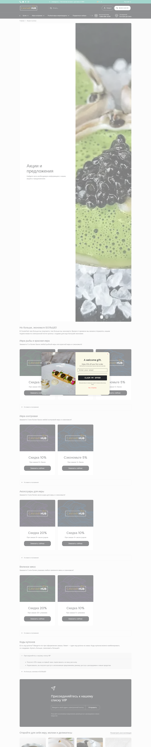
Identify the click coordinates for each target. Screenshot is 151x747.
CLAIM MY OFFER (92, 378)
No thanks (93, 388)
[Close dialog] (108, 354)
